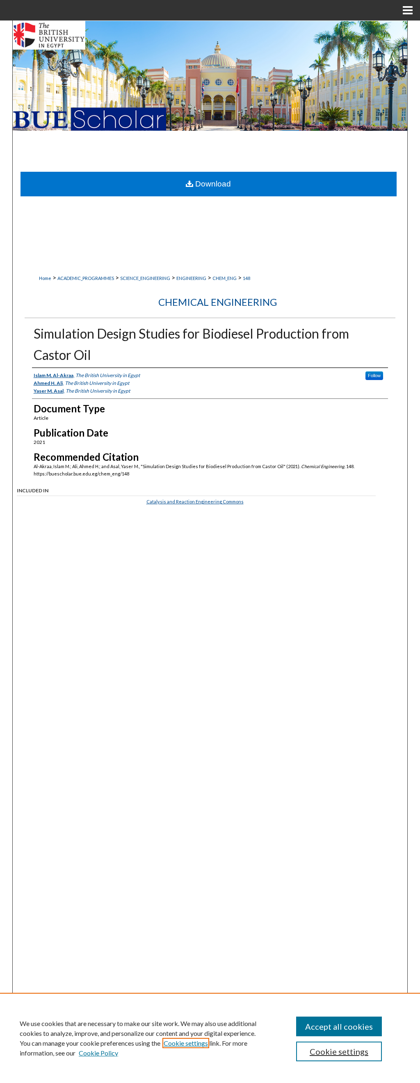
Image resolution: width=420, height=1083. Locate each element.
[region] (210, 1038)
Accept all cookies (339, 1026)
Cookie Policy (98, 1053)
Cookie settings (186, 1043)
